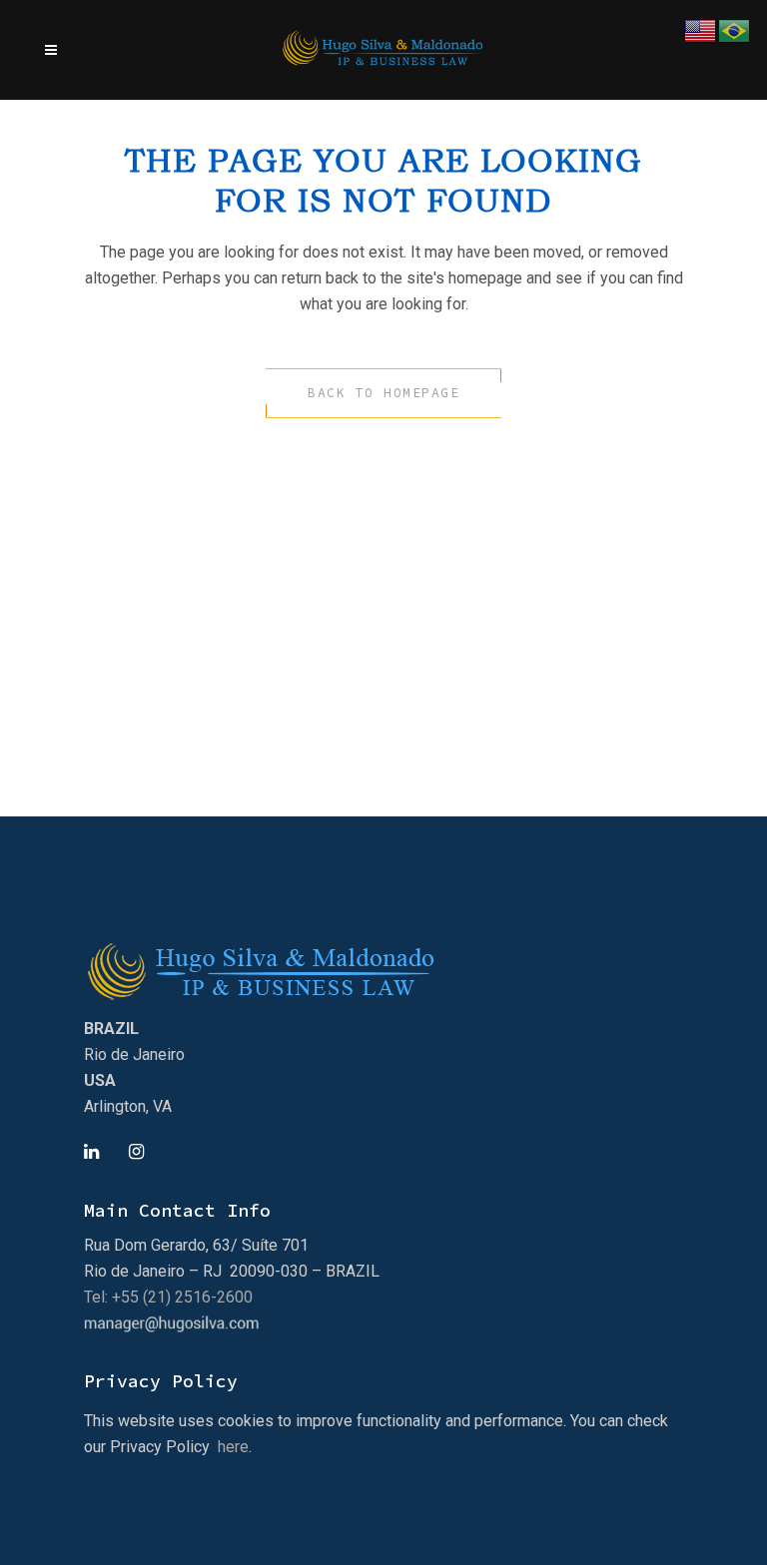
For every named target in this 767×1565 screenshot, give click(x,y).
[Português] (735, 29)
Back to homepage (383, 392)
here (233, 1446)
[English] (701, 29)
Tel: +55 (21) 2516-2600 (168, 1297)
